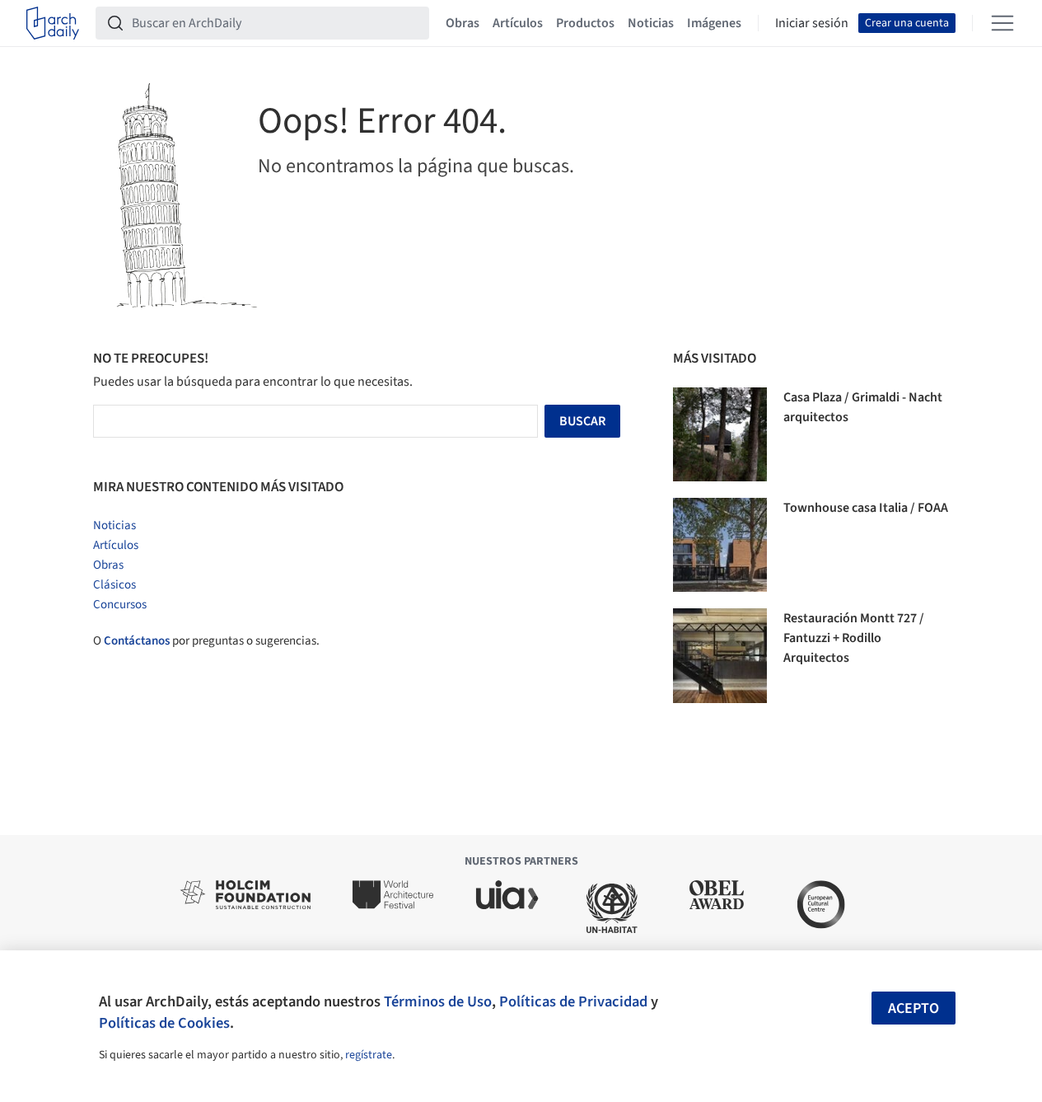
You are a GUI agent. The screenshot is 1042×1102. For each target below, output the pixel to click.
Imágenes (714, 23)
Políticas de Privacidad (573, 1001)
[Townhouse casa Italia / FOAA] (720, 545)
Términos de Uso (438, 1001)
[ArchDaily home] (52, 23)
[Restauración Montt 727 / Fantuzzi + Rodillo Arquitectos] (720, 655)
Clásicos (114, 584)
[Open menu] (1002, 23)
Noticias (651, 23)
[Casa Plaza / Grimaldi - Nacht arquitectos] (720, 434)
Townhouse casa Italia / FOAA (865, 508)
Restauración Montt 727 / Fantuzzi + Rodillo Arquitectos (853, 638)
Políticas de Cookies (164, 1023)
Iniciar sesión (811, 23)
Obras (462, 23)
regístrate (368, 1055)
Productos (585, 23)
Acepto (913, 1008)
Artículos (518, 23)
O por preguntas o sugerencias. (206, 641)
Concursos (120, 604)
